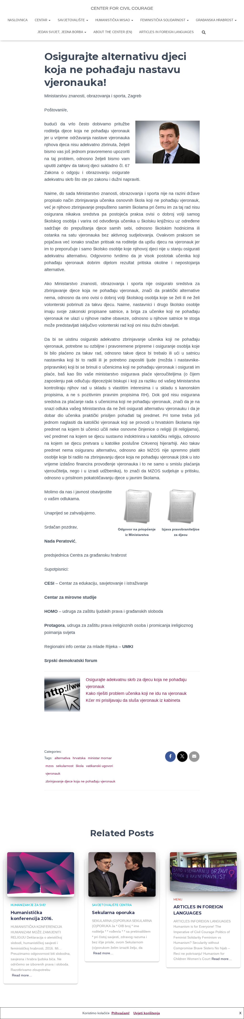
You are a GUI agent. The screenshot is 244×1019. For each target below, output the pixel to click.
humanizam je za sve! (28, 905)
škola (80, 766)
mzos (50, 766)
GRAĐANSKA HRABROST (215, 20)
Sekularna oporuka (113, 912)
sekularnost (64, 766)
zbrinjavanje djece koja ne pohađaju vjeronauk (80, 781)
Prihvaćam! (121, 1013)
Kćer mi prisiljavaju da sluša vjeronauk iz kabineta (133, 700)
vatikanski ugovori (99, 766)
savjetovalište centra (112, 905)
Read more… (22, 975)
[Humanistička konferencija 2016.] (40, 874)
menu (177, 899)
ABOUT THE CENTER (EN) (112, 32)
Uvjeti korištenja (146, 1013)
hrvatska (79, 758)
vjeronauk (53, 773)
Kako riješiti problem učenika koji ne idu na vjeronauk (136, 693)
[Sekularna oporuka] (121, 874)
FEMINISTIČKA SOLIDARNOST (163, 20)
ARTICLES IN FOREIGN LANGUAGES (166, 32)
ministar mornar (100, 758)
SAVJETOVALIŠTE (72, 20)
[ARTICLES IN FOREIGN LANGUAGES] (203, 871)
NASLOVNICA (18, 20)
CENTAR (41, 20)
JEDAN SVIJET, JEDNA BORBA (60, 32)
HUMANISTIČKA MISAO (113, 20)
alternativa (62, 758)
